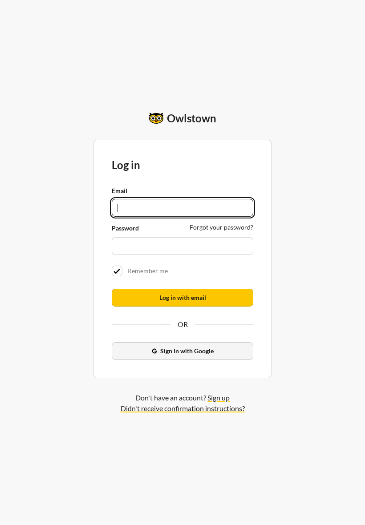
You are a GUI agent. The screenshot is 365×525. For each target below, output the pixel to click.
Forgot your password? (221, 227)
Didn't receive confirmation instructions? (183, 408)
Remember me (146, 271)
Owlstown (191, 118)
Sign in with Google (187, 351)
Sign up (218, 397)
